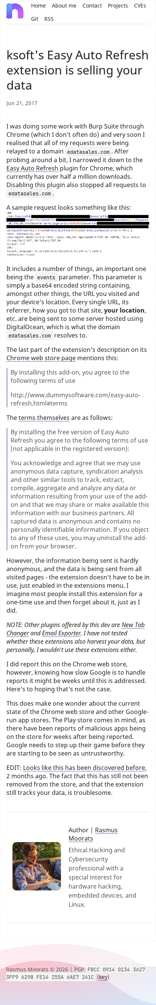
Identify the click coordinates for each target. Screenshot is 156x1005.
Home (38, 5)
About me (64, 5)
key (103, 976)
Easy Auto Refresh (32, 168)
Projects (118, 5)
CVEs (140, 5)
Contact (92, 5)
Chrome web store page (41, 358)
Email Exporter (61, 633)
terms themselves (44, 417)
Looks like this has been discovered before (84, 767)
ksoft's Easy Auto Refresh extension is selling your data (77, 69)
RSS (49, 18)
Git (34, 18)
